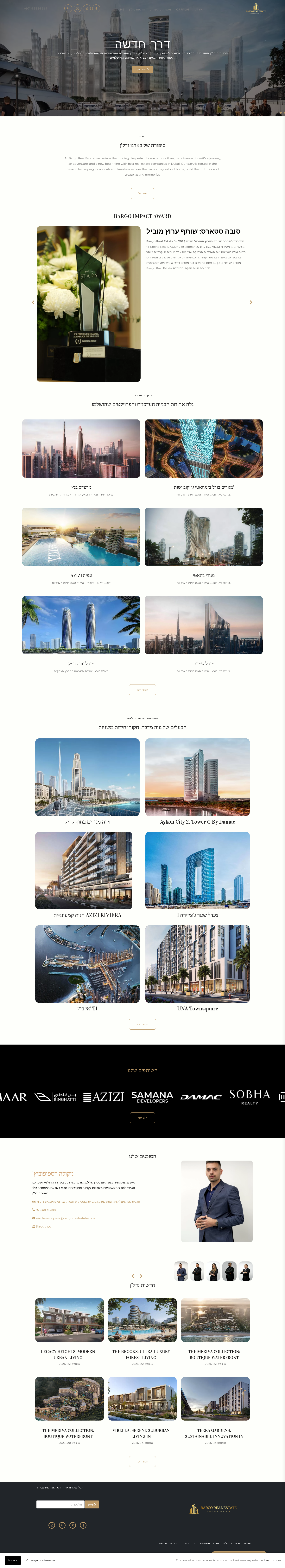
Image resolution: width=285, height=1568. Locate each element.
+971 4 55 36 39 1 (35, 8)
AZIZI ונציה (81, 575)
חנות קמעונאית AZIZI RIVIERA (87, 915)
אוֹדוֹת (199, 9)
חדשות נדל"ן (137, 9)
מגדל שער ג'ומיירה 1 (197, 915)
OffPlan (183, 9)
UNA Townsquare (197, 1008)
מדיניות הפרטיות (169, 1543)
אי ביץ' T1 (87, 1008)
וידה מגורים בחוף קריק (87, 821)
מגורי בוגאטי (204, 575)
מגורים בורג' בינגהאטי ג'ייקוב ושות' (204, 487)
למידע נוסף (142, 69)
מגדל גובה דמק (81, 664)
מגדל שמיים (203, 664)
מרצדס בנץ (81, 487)
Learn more (272, 1560)
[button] (281, 113)
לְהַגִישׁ (92, 1504)
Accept (13, 1560)
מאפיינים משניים (160, 9)
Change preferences (41, 1560)
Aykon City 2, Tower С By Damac (197, 821)
